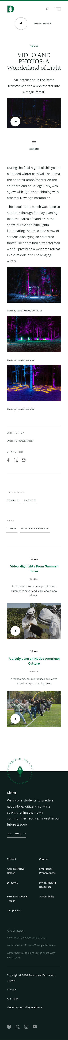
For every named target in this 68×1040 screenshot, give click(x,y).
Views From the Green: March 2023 (27, 937)
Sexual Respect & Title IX (17, 898)
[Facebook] (9, 1027)
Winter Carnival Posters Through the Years (31, 945)
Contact (11, 859)
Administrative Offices (16, 871)
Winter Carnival (35, 528)
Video (11, 528)
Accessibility (46, 896)
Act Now (15, 833)
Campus (13, 500)
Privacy (11, 989)
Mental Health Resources (47, 884)
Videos (34, 46)
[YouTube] (35, 1027)
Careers (43, 859)
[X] (18, 1027)
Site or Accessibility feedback (24, 1007)
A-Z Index (12, 998)
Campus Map (14, 910)
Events (30, 500)
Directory (12, 882)
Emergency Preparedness (47, 871)
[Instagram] (26, 1027)
